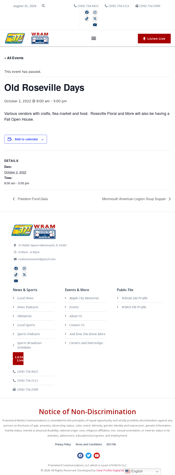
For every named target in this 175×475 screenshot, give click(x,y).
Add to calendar (26, 139)
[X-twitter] (95, 19)
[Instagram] (95, 12)
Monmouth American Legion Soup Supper (134, 198)
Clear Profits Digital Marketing (115, 470)
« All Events (13, 57)
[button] (43, 5)
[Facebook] (87, 12)
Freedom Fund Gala (32, 198)
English (136, 471)
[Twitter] (89, 456)
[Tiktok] (87, 19)
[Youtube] (95, 25)
